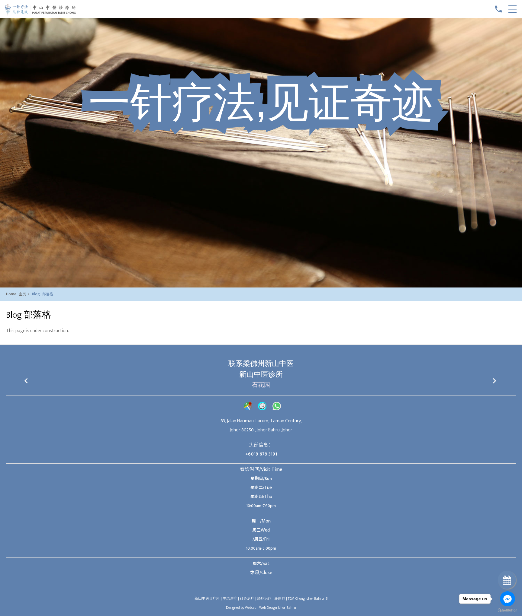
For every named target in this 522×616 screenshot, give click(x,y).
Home (18, 294)
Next (495, 382)
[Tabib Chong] (40, 15)
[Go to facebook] (507, 598)
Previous (27, 382)
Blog (42, 294)
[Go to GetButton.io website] (507, 610)
